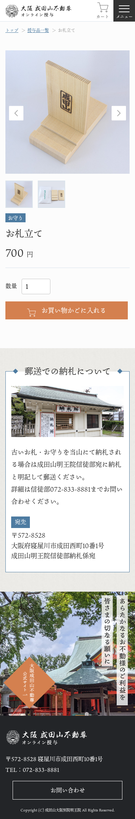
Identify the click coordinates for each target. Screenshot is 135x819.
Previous (16, 113)
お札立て (66, 30)
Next (119, 113)
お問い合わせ (67, 790)
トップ (11, 30)
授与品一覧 (38, 30)
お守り (15, 218)
